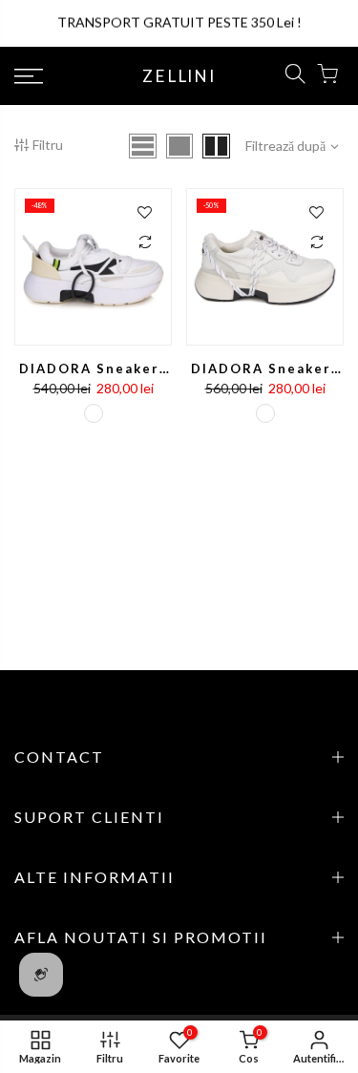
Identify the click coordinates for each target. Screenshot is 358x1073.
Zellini (178, 76)
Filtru (47, 145)
